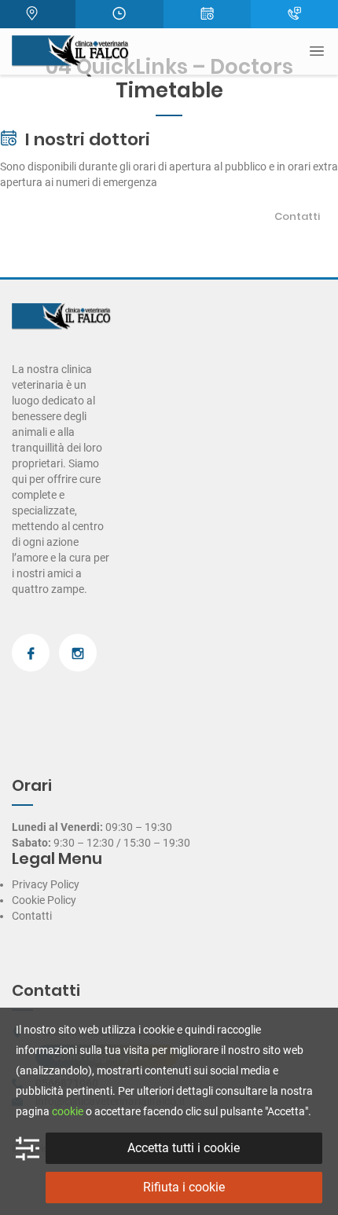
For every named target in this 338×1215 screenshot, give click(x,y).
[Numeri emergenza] (294, 14)
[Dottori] (207, 14)
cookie (67, 1111)
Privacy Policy (45, 884)
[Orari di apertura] (119, 14)
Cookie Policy (44, 900)
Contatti (297, 216)
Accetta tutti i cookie (183, 1147)
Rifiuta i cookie (184, 1187)
